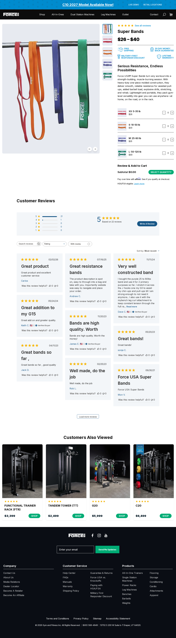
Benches (126, 594)
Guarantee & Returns (101, 573)
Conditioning (156, 581)
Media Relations (11, 581)
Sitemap (97, 618)
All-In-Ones (58, 14)
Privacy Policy (80, 618)
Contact (154, 14)
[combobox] (55, 243)
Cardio (153, 586)
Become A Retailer (13, 590)
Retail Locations (152, 4)
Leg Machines (108, 14)
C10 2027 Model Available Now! (88, 5)
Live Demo (133, 4)
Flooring (154, 573)
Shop (42, 14)
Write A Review (147, 224)
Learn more (139, 183)
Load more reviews (88, 417)
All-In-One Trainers (132, 573)
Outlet (125, 14)
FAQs (65, 577)
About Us (8, 577)
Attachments (156, 590)
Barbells (126, 598)
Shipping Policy (71, 590)
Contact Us (9, 573)
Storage (154, 577)
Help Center (69, 573)
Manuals (67, 581)
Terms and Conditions (57, 618)
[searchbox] (26, 244)
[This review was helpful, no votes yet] (50, 285)
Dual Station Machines (82, 14)
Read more (131, 306)
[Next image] (95, 149)
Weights (126, 603)
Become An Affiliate (13, 595)
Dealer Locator (11, 586)
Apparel (154, 595)
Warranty (68, 586)
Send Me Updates (107, 549)
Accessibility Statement (118, 618)
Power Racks (129, 585)
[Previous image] (89, 149)
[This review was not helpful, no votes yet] (55, 285)
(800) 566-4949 (90, 625)
